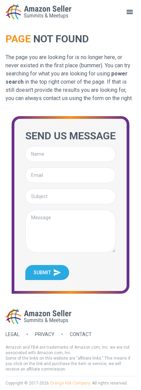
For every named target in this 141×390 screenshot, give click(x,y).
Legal (12, 334)
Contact (81, 334)
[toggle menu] (130, 12)
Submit (42, 272)
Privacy (44, 334)
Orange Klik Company (70, 383)
